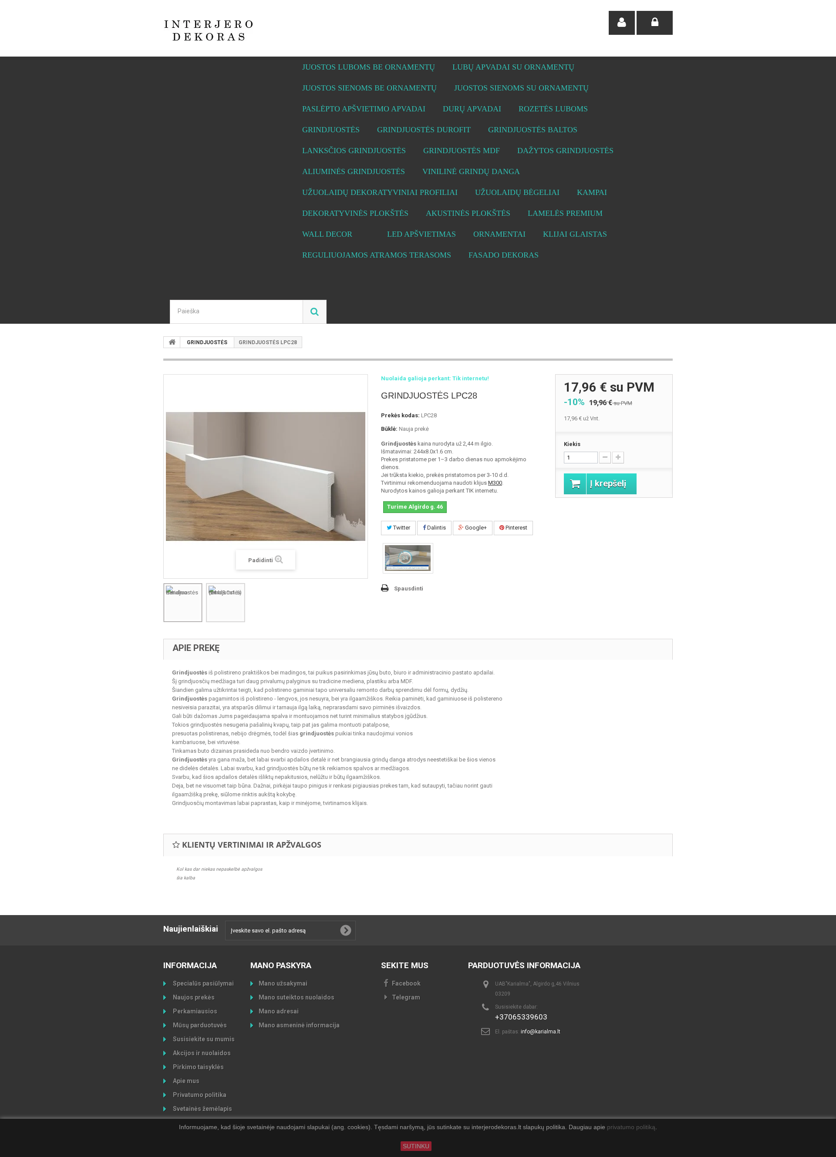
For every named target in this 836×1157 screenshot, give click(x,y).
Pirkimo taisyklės (198, 1066)
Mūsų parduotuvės (199, 1025)
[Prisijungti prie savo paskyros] (655, 23)
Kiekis (572, 444)
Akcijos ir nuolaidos (201, 1053)
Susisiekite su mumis (203, 1039)
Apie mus (185, 1080)
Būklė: (389, 429)
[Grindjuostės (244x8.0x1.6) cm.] (225, 603)
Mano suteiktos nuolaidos (296, 997)
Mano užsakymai (283, 983)
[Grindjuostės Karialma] (183, 603)
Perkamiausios (194, 1011)
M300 (495, 483)
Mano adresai (279, 1011)
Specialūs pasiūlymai (203, 983)
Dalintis (436, 527)
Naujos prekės (193, 997)
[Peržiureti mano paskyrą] (622, 23)
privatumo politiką (631, 1127)
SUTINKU (416, 1146)
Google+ (475, 527)
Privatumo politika (199, 1094)
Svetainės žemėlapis (202, 1108)
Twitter (401, 527)
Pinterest (515, 527)
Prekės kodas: (400, 415)
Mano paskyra (280, 965)
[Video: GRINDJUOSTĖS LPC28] (408, 558)
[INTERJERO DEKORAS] (243, 30)
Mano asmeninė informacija (299, 1025)
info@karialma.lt (540, 1032)
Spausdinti (408, 588)
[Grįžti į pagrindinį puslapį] (172, 342)
